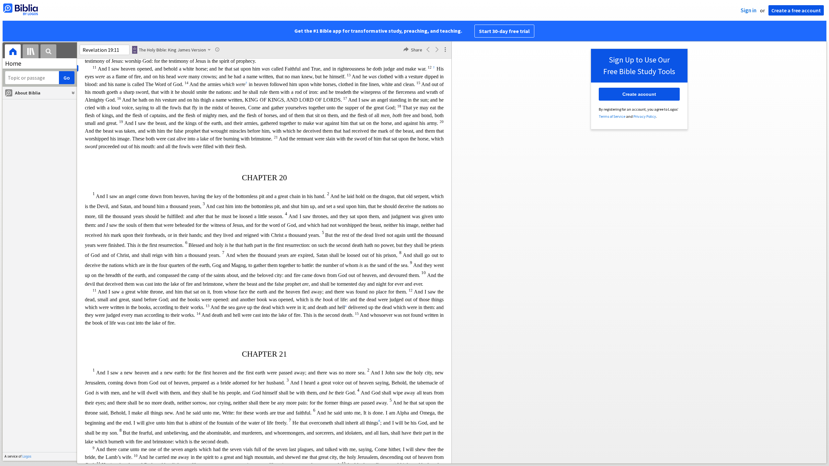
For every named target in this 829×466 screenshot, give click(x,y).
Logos (26, 456)
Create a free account (796, 10)
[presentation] (13, 52)
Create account (639, 94)
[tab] (13, 52)
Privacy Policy (644, 116)
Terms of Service (612, 116)
